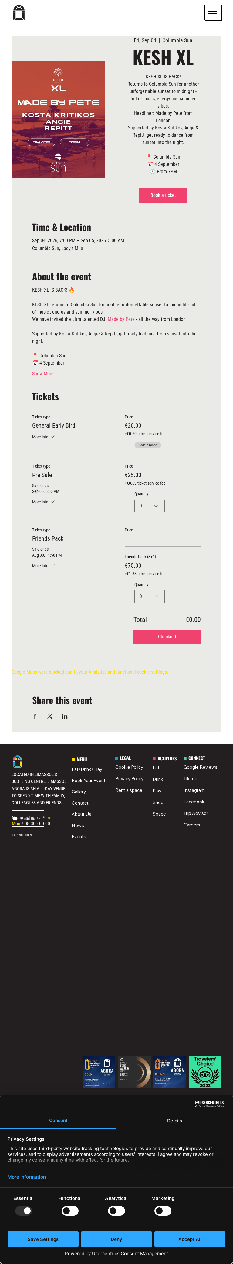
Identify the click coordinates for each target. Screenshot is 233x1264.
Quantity (141, 493)
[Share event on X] (50, 716)
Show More (43, 373)
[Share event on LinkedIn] (65, 716)
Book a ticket (163, 195)
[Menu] (212, 12)
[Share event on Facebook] (35, 716)
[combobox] (149, 506)
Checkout (167, 637)
